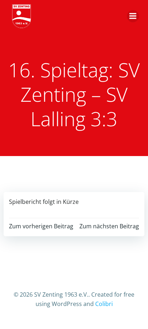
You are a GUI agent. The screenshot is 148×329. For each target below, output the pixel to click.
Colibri (104, 304)
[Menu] (133, 16)
